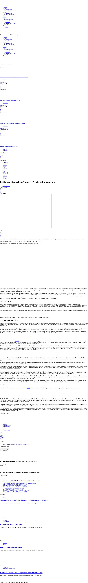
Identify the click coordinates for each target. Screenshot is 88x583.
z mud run (5, 168)
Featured (5, 79)
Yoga (4, 171)
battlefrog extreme (7, 425)
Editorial (4, 17)
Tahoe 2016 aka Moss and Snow (11, 547)
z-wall (4, 167)
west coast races (6, 430)
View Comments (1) (4, 449)
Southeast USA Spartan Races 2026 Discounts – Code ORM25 (16, 490)
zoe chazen (5, 163)
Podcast (4, 544)
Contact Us (8, 24)
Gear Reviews (9, 9)
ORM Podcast (9, 13)
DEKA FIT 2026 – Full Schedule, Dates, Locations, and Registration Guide (12, 123)
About (4, 18)
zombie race (5, 162)
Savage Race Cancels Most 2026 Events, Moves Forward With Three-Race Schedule (14, 77)
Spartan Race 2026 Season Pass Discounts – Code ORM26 (16, 485)
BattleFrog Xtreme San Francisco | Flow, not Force (18, 444)
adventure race (6, 567)
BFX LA (17, 341)
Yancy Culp (5, 172)
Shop (4, 25)
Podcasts (5, 12)
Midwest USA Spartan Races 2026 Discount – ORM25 (15, 486)
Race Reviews (9, 10)
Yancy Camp (5, 173)
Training (4, 15)
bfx (3, 429)
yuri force (5, 170)
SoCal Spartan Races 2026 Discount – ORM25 (13, 489)
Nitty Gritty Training (10, 14)
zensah (4, 166)
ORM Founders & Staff (11, 23)
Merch (7, 27)
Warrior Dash (6, 521)
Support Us (8, 20)
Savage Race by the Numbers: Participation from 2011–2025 (10, 100)
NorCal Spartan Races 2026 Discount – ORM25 (13, 488)
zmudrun (5, 165)
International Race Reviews (9, 568)
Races (4, 177)
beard (4, 427)
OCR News (5, 103)
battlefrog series (6, 426)
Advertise (8, 22)
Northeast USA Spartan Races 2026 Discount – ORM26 (15, 491)
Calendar (5, 7)
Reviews (5, 8)
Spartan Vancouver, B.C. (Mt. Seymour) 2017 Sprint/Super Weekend (24, 500)
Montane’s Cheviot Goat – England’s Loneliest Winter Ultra (21, 573)
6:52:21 (28, 388)
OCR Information (9, 19)
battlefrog (5, 424)
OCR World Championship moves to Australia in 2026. (9, 146)
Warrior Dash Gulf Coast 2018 (11, 524)
